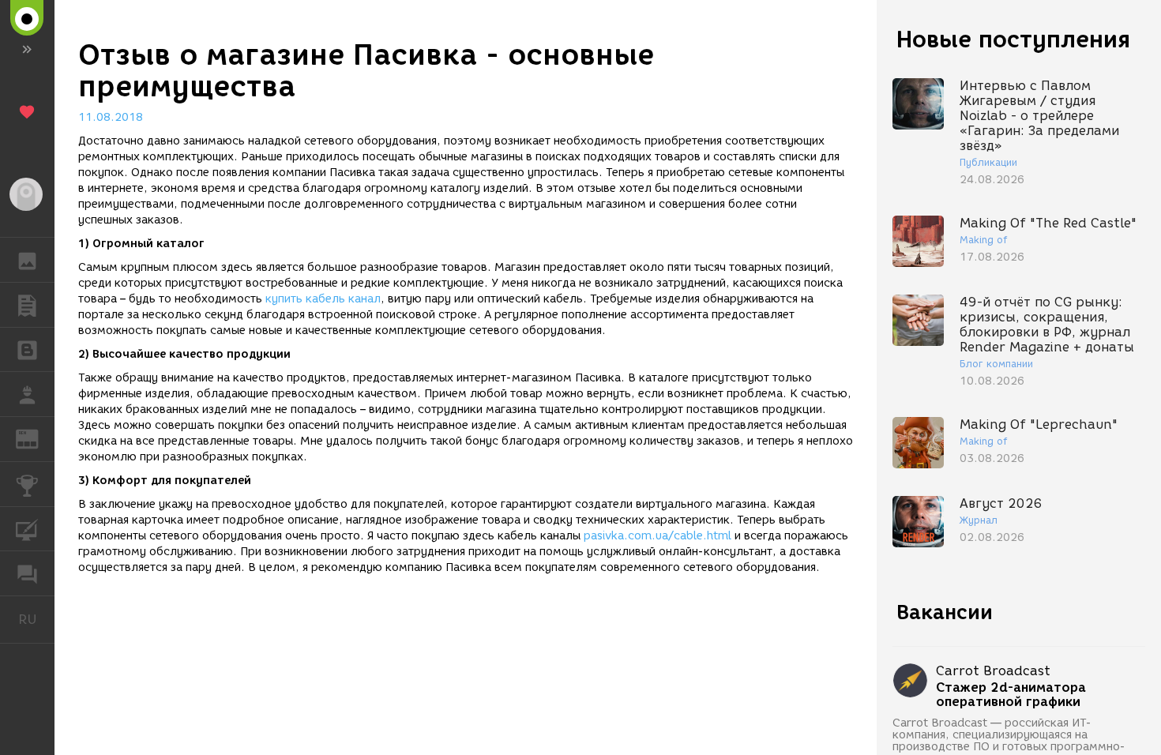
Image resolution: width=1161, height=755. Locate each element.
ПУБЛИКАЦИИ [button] (27, 305)
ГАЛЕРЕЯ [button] (27, 260)
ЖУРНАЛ (36, 437)
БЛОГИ (27, 350)
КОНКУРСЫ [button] (27, 484)
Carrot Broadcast (993, 670)
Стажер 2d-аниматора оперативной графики (1011, 695)
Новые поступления (1013, 39)
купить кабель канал (323, 299)
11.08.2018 (110, 117)
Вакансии (944, 612)
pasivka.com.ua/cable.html (657, 536)
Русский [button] (36, 619)
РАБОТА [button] (27, 394)
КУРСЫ (27, 529)
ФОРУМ (27, 573)
